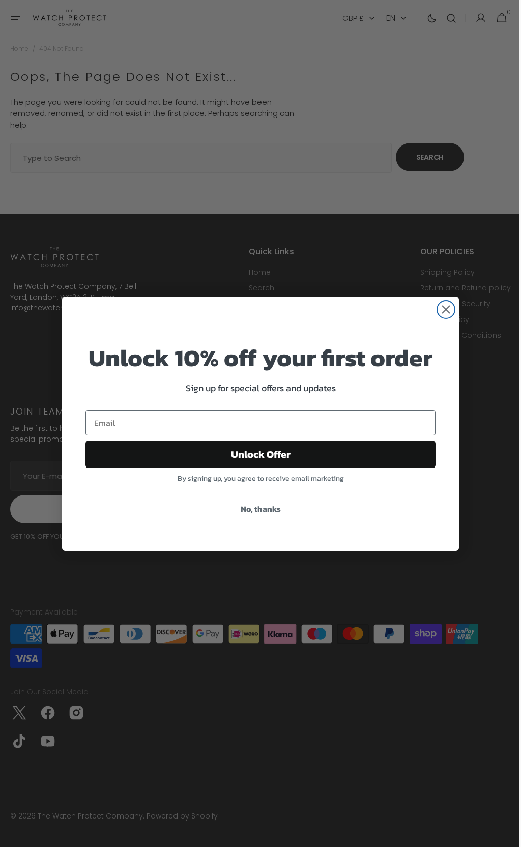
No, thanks (257, 509)
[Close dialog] (442, 309)
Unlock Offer (256, 454)
